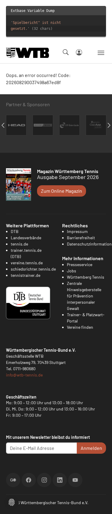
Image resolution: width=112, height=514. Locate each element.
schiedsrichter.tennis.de (33, 268)
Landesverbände (26, 237)
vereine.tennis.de (27, 262)
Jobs (71, 270)
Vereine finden (80, 327)
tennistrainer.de (25, 275)
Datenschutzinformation (89, 243)
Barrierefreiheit (81, 237)
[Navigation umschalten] (101, 53)
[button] (11, 501)
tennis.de (19, 243)
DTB (15, 231)
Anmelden (91, 448)
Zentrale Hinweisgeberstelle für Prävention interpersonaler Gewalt (84, 296)
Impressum (77, 231)
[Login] (79, 52)
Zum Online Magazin (61, 191)
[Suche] (65, 52)
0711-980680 (24, 368)
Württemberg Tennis (85, 277)
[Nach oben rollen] (100, 502)
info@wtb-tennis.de (24, 374)
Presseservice (79, 264)
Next (109, 125)
